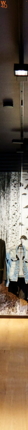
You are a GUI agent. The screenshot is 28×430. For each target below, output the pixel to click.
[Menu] (26, 1)
